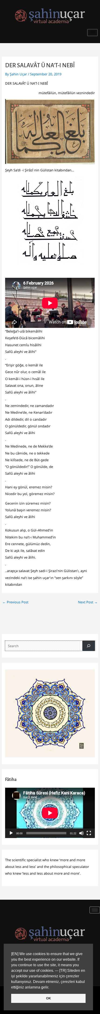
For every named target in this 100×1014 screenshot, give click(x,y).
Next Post (88, 602)
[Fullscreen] (89, 833)
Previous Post (15, 602)
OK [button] (48, 998)
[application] (50, 813)
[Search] (88, 646)
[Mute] (81, 833)
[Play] (11, 833)
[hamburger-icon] (92, 32)
